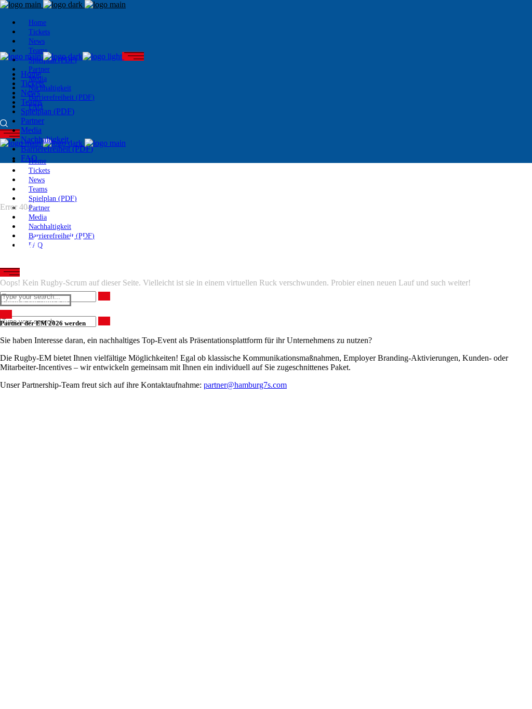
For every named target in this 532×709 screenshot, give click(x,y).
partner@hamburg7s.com (245, 384)
